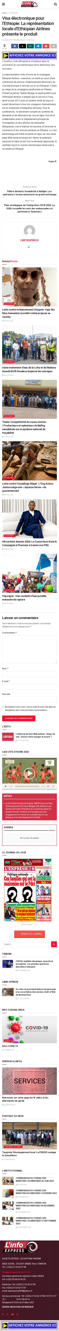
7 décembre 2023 (23, 1212)
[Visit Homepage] (29, 4)
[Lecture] (5, 786)
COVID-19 (8, 1040)
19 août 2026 (8, 603)
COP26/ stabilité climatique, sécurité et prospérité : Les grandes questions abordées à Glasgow (34, 964)
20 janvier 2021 (9, 1105)
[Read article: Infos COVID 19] (29, 1029)
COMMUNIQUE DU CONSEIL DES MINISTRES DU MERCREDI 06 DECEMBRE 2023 (35, 1206)
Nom (5, 668)
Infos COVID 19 (10, 1046)
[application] (29, 773)
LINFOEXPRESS (29, 240)
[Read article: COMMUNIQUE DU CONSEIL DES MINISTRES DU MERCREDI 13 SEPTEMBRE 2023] (8, 1221)
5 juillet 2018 (7, 40)
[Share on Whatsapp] (30, 46)
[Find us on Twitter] (7, 1314)
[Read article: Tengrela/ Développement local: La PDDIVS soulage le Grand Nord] (29, 1135)
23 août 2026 (8, 437)
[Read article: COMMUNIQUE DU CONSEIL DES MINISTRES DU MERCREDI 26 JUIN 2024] (8, 1181)
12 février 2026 (9, 1159)
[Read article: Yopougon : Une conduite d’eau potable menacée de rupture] (29, 573)
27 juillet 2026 (23, 740)
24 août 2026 (8, 321)
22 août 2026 (8, 549)
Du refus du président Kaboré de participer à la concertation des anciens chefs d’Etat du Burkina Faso (36, 992)
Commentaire (9, 632)
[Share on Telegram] (38, 46)
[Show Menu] (3, 4)
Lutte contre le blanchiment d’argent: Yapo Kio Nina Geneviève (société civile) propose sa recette (28, 313)
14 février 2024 (23, 1197)
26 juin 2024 (21, 1184)
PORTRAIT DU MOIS (13, 1147)
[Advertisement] (29, 173)
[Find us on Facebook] (2, 1314)
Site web (6, 694)
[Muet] (48, 786)
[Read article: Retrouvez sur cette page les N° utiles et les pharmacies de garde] (29, 1081)
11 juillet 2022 (23, 998)
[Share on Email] (46, 46)
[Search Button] (55, 4)
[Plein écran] (53, 786)
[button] (29, 773)
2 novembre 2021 (23, 970)
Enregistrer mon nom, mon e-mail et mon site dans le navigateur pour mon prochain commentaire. (30, 708)
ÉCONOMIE (13, 13)
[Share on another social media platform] (53, 46)
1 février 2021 (8, 1050)
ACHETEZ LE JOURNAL (31, 934)
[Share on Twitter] (22, 46)
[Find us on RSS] (17, 1314)
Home (4, 13)
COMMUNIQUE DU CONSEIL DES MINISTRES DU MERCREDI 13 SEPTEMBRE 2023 (36, 1221)
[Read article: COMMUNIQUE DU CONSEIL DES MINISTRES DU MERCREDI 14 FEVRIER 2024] (8, 1193)
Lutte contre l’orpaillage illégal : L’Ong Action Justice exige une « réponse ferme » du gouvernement (27, 487)
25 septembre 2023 (24, 1227)
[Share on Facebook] (14, 46)
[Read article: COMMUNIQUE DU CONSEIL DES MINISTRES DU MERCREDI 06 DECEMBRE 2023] (8, 1206)
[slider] (27, 786)
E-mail (6, 681)
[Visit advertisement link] (29, 55)
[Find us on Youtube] (12, 1314)
